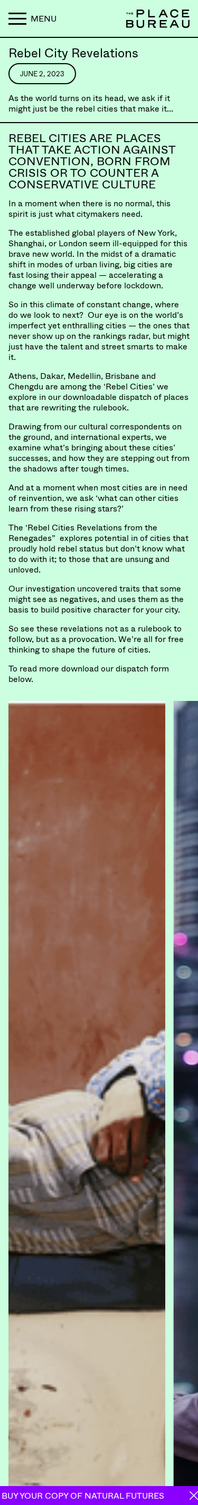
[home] (142, 19)
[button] (32, 18)
